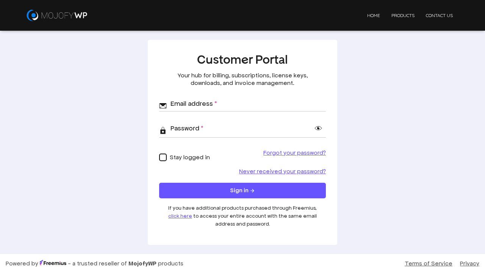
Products (403, 15)
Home (373, 15)
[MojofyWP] (57, 15)
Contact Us (439, 15)
